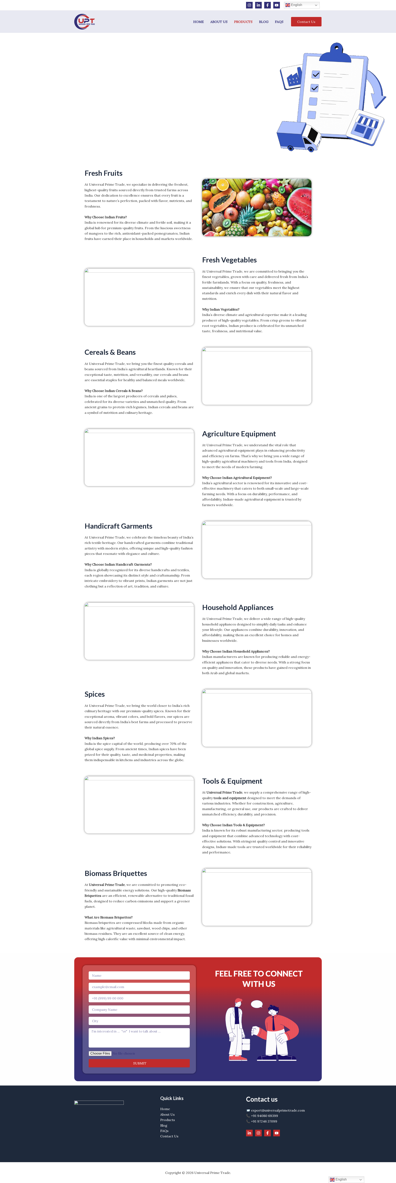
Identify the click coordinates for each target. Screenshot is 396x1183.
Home (198, 22)
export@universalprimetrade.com (278, 1110)
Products (243, 22)
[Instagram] (249, 5)
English (296, 5)
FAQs (279, 22)
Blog (263, 22)
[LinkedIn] (258, 5)
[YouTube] (276, 5)
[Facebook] (267, 5)
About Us (218, 22)
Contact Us (169, 1136)
